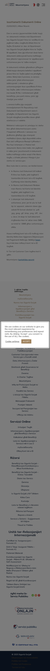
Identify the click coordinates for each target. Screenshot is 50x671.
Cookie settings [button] (12, 341)
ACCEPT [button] (26, 341)
